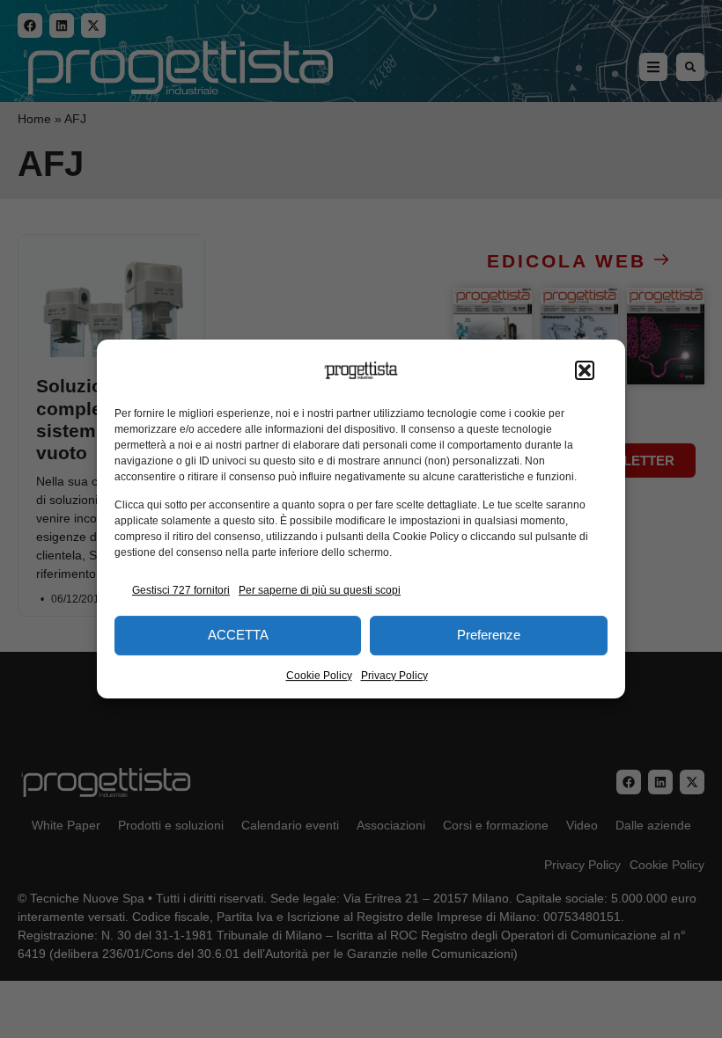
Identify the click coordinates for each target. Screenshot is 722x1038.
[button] (584, 370)
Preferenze (488, 634)
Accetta (238, 634)
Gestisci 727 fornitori (181, 590)
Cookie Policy (319, 675)
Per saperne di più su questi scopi (320, 590)
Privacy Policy (394, 675)
